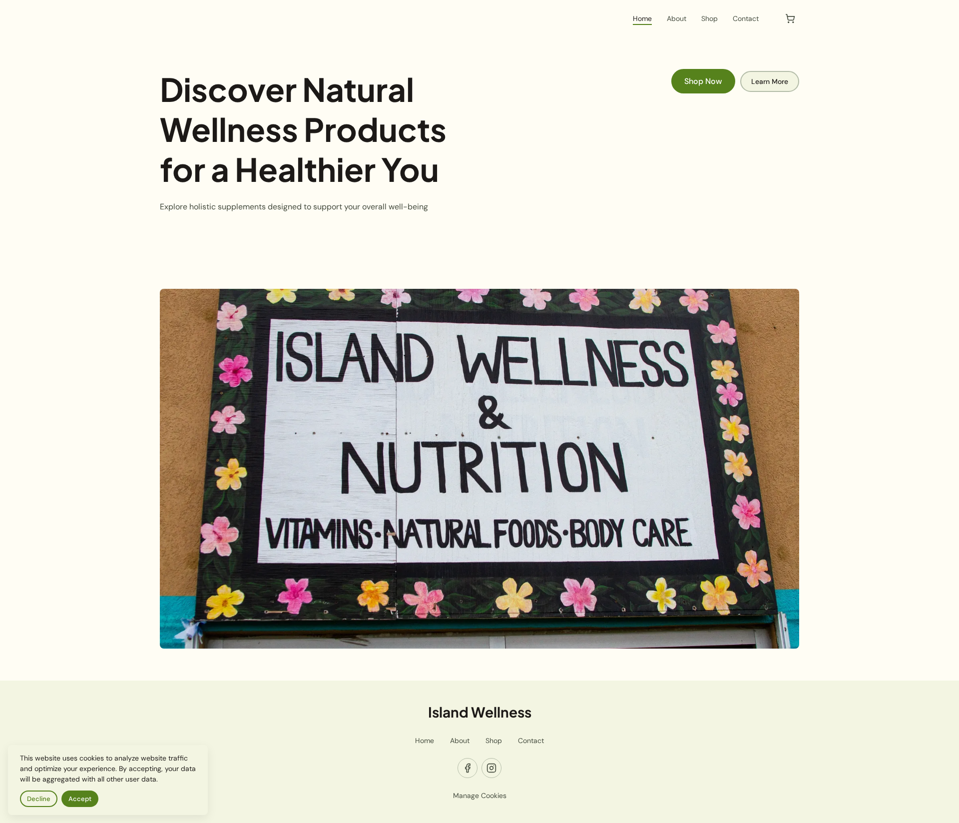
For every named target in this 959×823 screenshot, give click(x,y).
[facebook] (468, 768)
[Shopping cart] (790, 18)
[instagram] (491, 768)
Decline (38, 799)
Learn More (769, 81)
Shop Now (703, 81)
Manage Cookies (479, 795)
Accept (79, 799)
